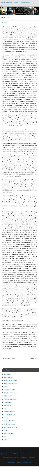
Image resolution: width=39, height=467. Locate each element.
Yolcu (5, 439)
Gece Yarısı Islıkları (9, 393)
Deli (5, 408)
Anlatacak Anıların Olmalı (6, 2)
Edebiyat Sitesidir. (11, 462)
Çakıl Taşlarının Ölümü (10, 427)
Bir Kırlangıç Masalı (9, 424)
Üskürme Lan (8, 405)
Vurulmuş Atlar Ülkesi (10, 399)
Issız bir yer (33, 358)
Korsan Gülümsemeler (25, 2)
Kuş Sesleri (7, 374)
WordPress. (29, 462)
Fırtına (6, 418)
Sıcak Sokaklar (8, 377)
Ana (5, 436)
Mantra (23, 462)
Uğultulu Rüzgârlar (9, 421)
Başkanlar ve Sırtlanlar (10, 383)
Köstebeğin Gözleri (9, 389)
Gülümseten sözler (9, 411)
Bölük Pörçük (8, 396)
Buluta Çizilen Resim (19, 5)
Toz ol (5, 386)
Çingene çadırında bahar (6, 5)
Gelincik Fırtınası (9, 433)
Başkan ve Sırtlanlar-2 (10, 380)
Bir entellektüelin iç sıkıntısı (8, 358)
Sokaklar (16, 2)
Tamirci (6, 430)
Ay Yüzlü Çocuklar (9, 414)
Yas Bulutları (7, 402)
